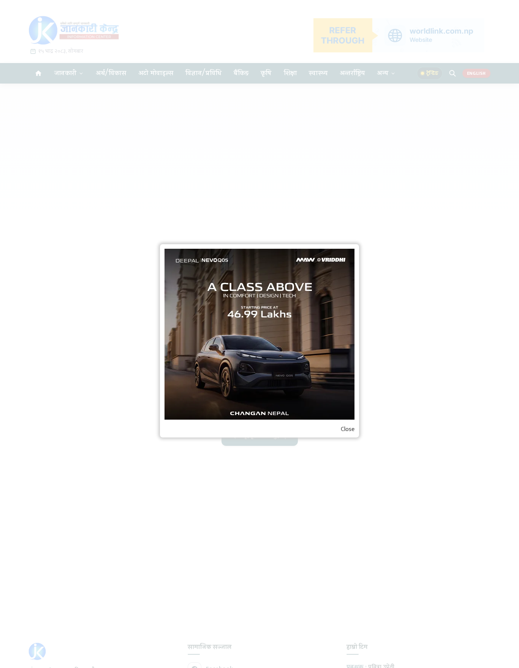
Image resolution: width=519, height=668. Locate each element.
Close (347, 429)
